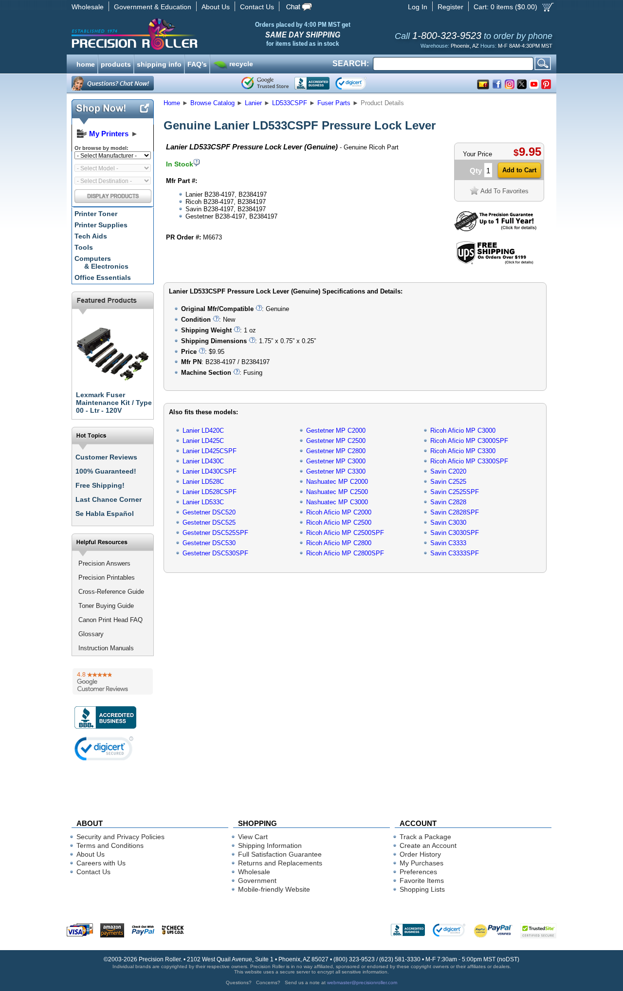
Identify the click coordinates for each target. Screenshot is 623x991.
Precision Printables (106, 577)
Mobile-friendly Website (274, 889)
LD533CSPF (289, 103)
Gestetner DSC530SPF (215, 553)
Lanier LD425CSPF (210, 451)
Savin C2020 (448, 471)
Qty (476, 170)
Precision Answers (104, 563)
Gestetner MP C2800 (336, 451)
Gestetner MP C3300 (336, 471)
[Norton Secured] (359, 83)
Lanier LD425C (203, 440)
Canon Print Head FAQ (110, 620)
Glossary (91, 634)
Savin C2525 (448, 481)
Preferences (418, 872)
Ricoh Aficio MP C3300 (462, 451)
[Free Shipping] (494, 262)
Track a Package (425, 837)
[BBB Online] (312, 83)
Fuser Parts (333, 103)
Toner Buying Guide (106, 605)
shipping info (159, 63)
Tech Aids (90, 236)
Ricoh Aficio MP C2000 (338, 512)
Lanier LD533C (203, 502)
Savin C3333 (448, 543)
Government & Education (152, 7)
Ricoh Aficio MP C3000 (462, 430)
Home (172, 103)
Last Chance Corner (108, 499)
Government (257, 880)
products (116, 63)
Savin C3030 (448, 522)
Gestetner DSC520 (209, 512)
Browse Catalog (212, 103)
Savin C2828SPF (454, 512)
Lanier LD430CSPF (210, 471)
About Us (216, 7)
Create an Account (428, 845)
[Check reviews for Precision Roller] (113, 681)
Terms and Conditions (110, 845)
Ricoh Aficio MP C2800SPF (345, 553)
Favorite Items (422, 880)
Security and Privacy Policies (120, 837)
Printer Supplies (101, 225)
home (85, 63)
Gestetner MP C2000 (336, 430)
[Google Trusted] (265, 83)
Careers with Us (101, 863)
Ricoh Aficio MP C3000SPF (469, 440)
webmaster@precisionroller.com (362, 982)
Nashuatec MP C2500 (337, 492)
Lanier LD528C (203, 481)
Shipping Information (270, 845)
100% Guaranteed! (105, 471)
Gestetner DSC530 (209, 543)
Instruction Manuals (106, 648)
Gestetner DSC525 (209, 522)
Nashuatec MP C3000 (337, 502)
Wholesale (88, 7)
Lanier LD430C (203, 461)
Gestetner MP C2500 (336, 440)
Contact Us (257, 7)
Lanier (253, 103)
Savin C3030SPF (454, 532)
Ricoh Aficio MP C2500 (338, 522)
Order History (420, 854)
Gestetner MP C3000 (336, 461)
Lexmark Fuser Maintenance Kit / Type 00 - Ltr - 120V (114, 402)
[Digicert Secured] (104, 748)
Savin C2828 (448, 502)
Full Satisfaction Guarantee (280, 854)
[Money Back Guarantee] (495, 229)
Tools (83, 247)
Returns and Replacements (280, 863)
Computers (101, 262)
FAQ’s (197, 63)
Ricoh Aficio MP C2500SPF (345, 532)
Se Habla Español (104, 513)
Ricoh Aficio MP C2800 (338, 543)
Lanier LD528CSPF (210, 492)
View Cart (253, 837)
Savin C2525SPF (454, 492)
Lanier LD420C (203, 430)
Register (450, 7)
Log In (417, 7)
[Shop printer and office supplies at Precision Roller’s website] (185, 34)
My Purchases (421, 863)
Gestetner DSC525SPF (215, 532)
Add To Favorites (504, 191)
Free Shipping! (100, 485)
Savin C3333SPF (454, 553)
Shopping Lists (422, 889)
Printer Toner (95, 214)
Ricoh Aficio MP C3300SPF (469, 461)
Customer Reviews (106, 457)
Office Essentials (102, 277)
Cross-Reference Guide (111, 591)
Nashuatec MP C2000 (337, 481)
